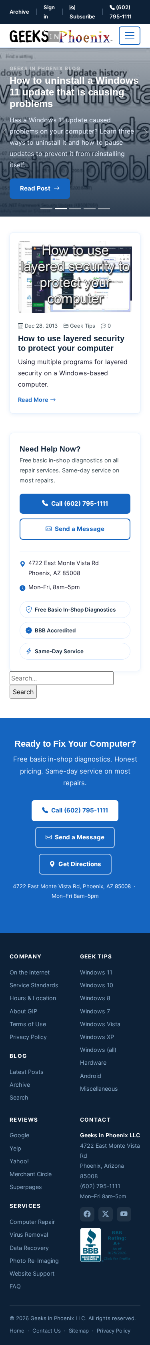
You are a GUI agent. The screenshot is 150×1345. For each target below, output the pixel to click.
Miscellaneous (99, 1088)
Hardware (93, 1062)
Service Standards (34, 985)
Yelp (15, 1148)
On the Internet (30, 972)
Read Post (35, 188)
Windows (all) (98, 1049)
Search (19, 1097)
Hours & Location (33, 998)
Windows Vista (100, 1024)
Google (19, 1135)
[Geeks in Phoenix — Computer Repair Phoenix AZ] (61, 35)
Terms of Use (28, 1024)
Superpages (26, 1186)
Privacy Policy (28, 1036)
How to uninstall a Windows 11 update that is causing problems (74, 92)
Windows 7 (95, 1011)
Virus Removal (29, 1234)
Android (90, 1075)
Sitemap (79, 1330)
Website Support (32, 1273)
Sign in (49, 12)
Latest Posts (27, 1071)
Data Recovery (29, 1247)
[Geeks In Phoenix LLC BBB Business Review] (106, 1244)
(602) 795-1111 (121, 12)
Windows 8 (95, 998)
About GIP (23, 1011)
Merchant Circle (31, 1174)
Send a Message (79, 529)
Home (17, 1330)
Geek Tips (82, 325)
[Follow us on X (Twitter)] (105, 1214)
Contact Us (46, 1330)
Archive (19, 11)
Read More (34, 399)
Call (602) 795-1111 (79, 503)
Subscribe (82, 16)
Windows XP (97, 1036)
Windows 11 (96, 972)
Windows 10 (96, 985)
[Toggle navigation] (129, 35)
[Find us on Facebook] (87, 1214)
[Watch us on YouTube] (124, 1214)
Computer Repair (32, 1221)
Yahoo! (19, 1161)
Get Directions (79, 864)
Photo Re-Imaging (34, 1260)
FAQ (15, 1286)
